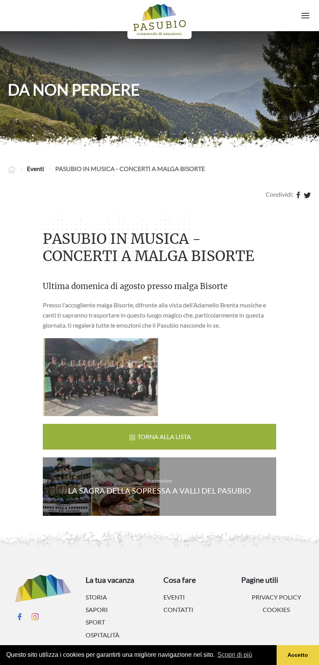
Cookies (276, 609)
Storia (96, 597)
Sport (95, 622)
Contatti (178, 609)
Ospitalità (102, 635)
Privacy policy (276, 597)
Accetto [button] (297, 655)
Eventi (35, 168)
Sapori (97, 609)
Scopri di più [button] (234, 654)
